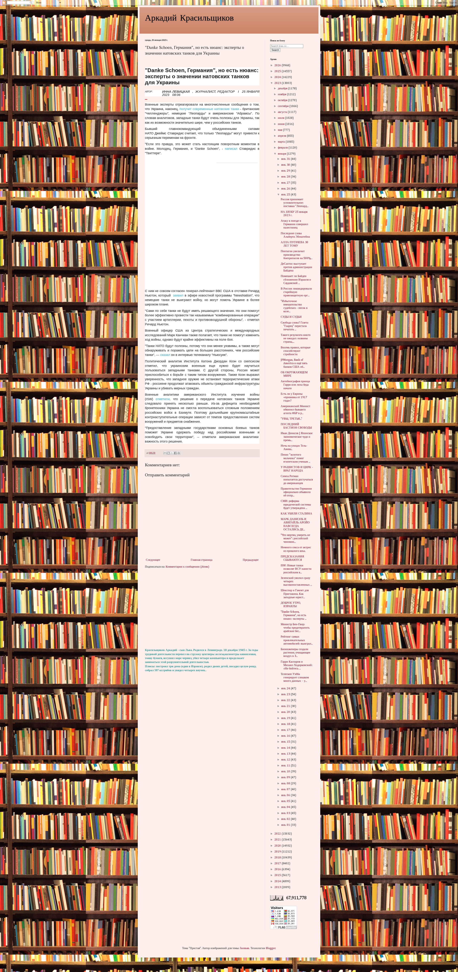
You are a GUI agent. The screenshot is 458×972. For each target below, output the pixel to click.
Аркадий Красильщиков (189, 17)
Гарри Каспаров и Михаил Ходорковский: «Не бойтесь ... (296, 665)
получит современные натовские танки (209, 109)
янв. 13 (286, 753)
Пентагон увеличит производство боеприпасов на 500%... (296, 255)
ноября (282, 94)
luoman (244, 948)
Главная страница (201, 560)
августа (283, 112)
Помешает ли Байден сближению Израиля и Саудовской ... (296, 280)
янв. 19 (286, 718)
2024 (278, 77)
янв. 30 (286, 165)
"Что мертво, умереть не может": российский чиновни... (295, 538)
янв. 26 (286, 188)
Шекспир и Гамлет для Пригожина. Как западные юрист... (295, 594)
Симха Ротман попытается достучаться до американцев (297, 480)
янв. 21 (286, 706)
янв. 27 (286, 182)
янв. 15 (286, 741)
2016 (278, 869)
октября (283, 100)
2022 (278, 833)
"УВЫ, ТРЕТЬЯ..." (291, 418)
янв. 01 (286, 825)
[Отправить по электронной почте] (165, 453)
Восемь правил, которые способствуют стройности (295, 351)
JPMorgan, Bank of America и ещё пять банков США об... (294, 363)
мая (280, 130)
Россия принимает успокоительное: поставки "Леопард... (294, 203)
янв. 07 (286, 789)
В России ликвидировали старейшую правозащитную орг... (296, 292)
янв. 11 (286, 765)
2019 (278, 851)
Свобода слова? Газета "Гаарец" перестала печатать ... (294, 326)
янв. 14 (286, 748)
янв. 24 (286, 688)
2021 (278, 839)
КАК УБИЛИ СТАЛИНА (296, 513)
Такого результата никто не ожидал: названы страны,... (295, 338)
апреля (282, 136)
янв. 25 (286, 194)
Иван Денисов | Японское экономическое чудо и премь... (297, 437)
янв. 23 (286, 694)
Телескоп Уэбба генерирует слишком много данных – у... (295, 677)
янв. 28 (286, 176)
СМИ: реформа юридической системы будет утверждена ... (296, 504)
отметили (161, 399)
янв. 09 (286, 777)
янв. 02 (286, 819)
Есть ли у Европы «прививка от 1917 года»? (294, 397)
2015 (278, 875)
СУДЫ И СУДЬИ (291, 317)
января (282, 153)
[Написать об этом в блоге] (168, 453)
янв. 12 (286, 759)
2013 (278, 887)
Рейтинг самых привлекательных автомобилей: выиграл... (297, 640)
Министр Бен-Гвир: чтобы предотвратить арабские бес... (295, 628)
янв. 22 (286, 700)
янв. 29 (286, 170)
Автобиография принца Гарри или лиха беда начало (295, 385)
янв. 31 (286, 159)
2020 (278, 845)
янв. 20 (286, 712)
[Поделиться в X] (172, 453)
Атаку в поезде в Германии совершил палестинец (294, 224)
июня (281, 124)
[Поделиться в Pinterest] (179, 453)
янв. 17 (286, 730)
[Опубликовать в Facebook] (175, 453)
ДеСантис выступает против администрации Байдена (296, 267)
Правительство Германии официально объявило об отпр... (296, 492)
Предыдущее (251, 560)
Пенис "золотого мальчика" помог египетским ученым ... (295, 458)
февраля (283, 147)
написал (231, 148)
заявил (178, 295)
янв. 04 (286, 807)
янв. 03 (286, 813)
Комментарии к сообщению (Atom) (187, 566)
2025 (278, 71)
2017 (278, 863)
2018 (278, 857)
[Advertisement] (202, 608)
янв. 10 (286, 771)
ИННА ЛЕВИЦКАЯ (176, 91)
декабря (283, 88)
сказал (165, 355)
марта (282, 141)
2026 (278, 65)
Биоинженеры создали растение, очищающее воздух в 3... (295, 653)
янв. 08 (286, 783)
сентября (283, 106)
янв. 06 (286, 795)
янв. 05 (286, 801)
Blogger (271, 948)
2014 (278, 881)
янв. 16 (286, 736)
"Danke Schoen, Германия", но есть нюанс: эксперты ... (293, 615)
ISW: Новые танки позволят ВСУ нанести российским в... (296, 569)
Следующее (153, 560)
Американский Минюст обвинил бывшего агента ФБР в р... (295, 410)
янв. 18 (286, 724)
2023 (278, 83)
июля (281, 118)
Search (275, 50)
